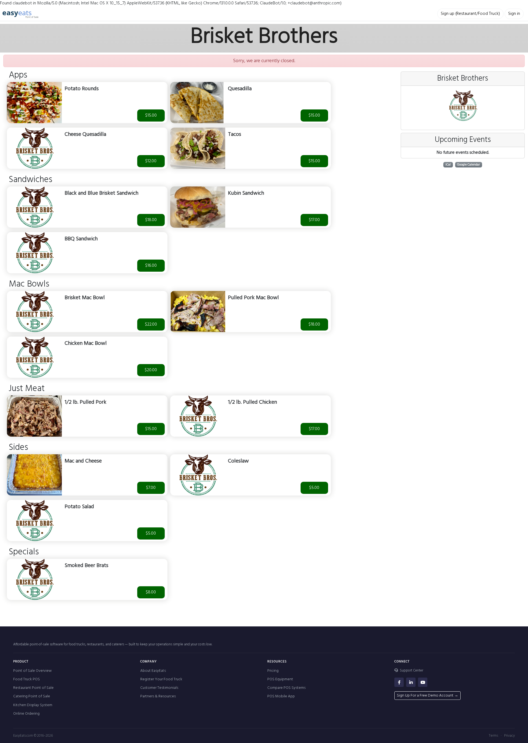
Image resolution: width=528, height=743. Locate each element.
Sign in (514, 13)
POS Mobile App (281, 696)
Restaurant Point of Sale (33, 688)
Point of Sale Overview (32, 671)
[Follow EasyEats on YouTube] (422, 682)
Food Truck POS (26, 679)
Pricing (273, 671)
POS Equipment (280, 679)
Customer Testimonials (159, 688)
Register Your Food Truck (161, 679)
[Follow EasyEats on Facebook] (399, 682)
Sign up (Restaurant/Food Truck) (470, 13)
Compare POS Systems (286, 688)
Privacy (509, 736)
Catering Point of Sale (31, 696)
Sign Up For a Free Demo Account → (427, 695)
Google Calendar (468, 164)
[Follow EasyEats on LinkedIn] (411, 682)
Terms (493, 736)
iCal (448, 164)
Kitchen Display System (32, 705)
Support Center (411, 670)
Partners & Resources (158, 696)
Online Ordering (26, 714)
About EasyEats (153, 671)
